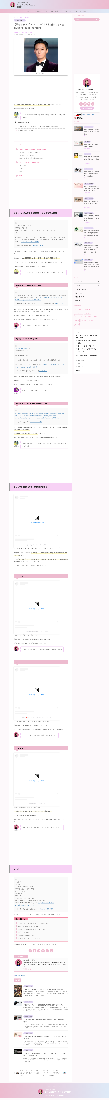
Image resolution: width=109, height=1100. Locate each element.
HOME (27, 11)
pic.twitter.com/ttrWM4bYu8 (50, 418)
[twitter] (30, 950)
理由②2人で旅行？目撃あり (27, 155)
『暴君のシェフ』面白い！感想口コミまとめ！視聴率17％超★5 (43, 989)
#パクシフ (53, 297)
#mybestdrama (51, 416)
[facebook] (34, 950)
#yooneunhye (44, 413)
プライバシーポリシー (81, 11)
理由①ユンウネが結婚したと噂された (30, 152)
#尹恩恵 (58, 413)
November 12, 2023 (36, 422)
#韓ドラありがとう (49, 365)
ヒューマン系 (88, 317)
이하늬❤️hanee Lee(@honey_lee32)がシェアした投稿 (36, 717)
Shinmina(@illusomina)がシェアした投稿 (37, 631)
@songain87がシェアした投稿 (37, 803)
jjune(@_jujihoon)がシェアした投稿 (36, 545)
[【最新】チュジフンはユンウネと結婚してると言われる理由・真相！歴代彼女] (38, 950)
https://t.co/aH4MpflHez (46, 903)
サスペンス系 (78, 313)
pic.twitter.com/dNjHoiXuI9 (32, 300)
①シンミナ (23, 166)
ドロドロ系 (87, 313)
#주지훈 (20, 413)
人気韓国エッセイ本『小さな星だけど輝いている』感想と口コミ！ (91, 159)
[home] (30, 969)
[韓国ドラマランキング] (78, 118)
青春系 (77, 324)
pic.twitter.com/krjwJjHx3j (28, 367)
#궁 (16, 413)
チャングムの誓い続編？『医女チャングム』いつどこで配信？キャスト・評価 (91, 188)
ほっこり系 (78, 309)
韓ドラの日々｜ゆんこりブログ (26, 6)
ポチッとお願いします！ (89, 115)
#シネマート (19, 300)
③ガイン (22, 171)
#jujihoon (37, 413)
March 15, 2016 (59, 304)
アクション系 (87, 309)
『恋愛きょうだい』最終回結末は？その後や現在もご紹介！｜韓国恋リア (91, 174)
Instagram (54, 1086)
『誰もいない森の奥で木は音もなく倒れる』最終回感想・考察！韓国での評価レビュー (91, 233)
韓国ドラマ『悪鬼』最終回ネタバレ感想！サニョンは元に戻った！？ (91, 218)
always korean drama (50, 1089)
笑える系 (90, 320)
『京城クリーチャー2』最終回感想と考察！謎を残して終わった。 (43, 1005)
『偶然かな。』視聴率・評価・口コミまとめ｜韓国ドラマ (91, 203)
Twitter (48, 1086)
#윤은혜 (25, 413)
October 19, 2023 (37, 246)
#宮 (49, 413)
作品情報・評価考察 (20, 975)
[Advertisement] (41, 89)
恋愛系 (95, 317)
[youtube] (28, 969)
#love (44, 416)
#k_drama (39, 416)
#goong (31, 413)
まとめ (20, 175)
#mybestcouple (20, 418)
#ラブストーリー (43, 297)
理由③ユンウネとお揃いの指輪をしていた (31, 158)
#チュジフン (59, 365)
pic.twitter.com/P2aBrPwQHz (24, 905)
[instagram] (26, 969)
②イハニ (22, 168)
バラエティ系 (78, 317)
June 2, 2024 (43, 371)
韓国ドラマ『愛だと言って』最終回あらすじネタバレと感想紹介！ (91, 132)
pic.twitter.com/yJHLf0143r (30, 242)
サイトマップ (68, 11)
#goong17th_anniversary (33, 418)
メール (61, 1086)
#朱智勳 (53, 413)
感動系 (77, 320)
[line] (43, 950)
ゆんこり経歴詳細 (87, 108)
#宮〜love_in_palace (21, 348)
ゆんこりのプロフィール (41, 11)
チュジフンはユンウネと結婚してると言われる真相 (32, 149)
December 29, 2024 (46, 909)
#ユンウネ (61, 297)
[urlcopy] (51, 950)
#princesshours (31, 416)
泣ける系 (83, 320)
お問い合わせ (54, 11)
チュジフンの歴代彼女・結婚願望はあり (29, 162)
